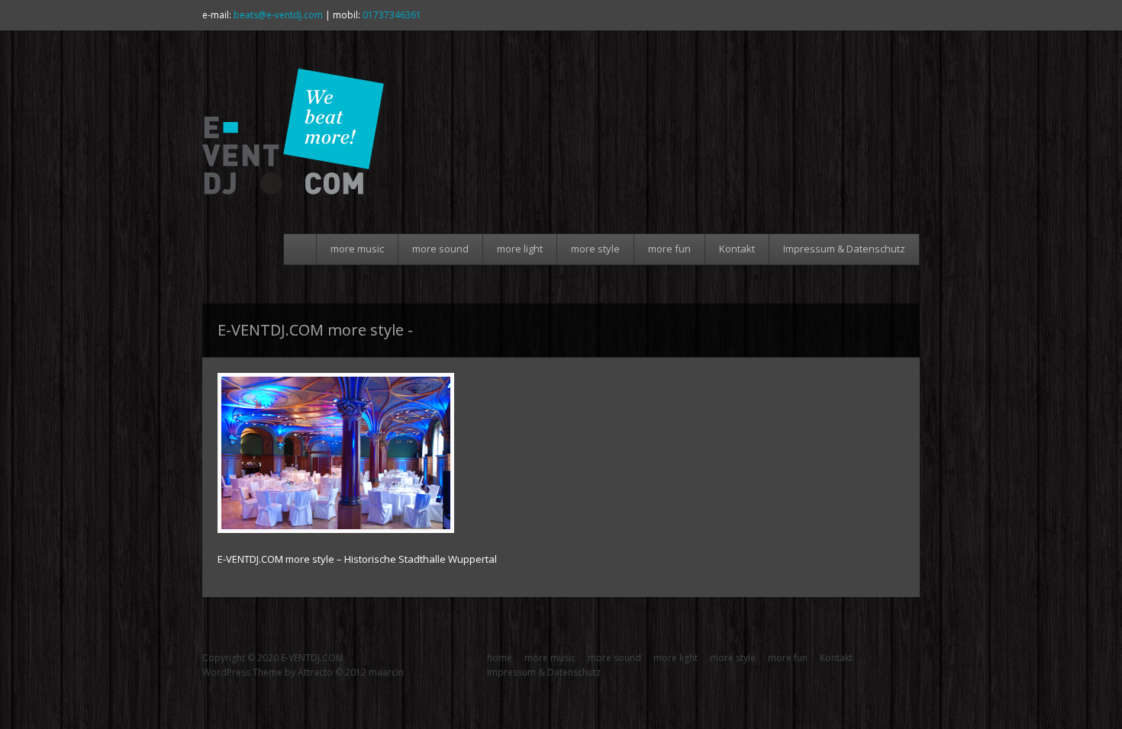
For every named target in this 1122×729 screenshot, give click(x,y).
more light (520, 248)
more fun (669, 248)
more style (595, 248)
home (302, 249)
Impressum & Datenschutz (844, 248)
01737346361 (392, 14)
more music (357, 248)
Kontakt (737, 248)
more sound (440, 248)
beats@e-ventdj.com (278, 14)
